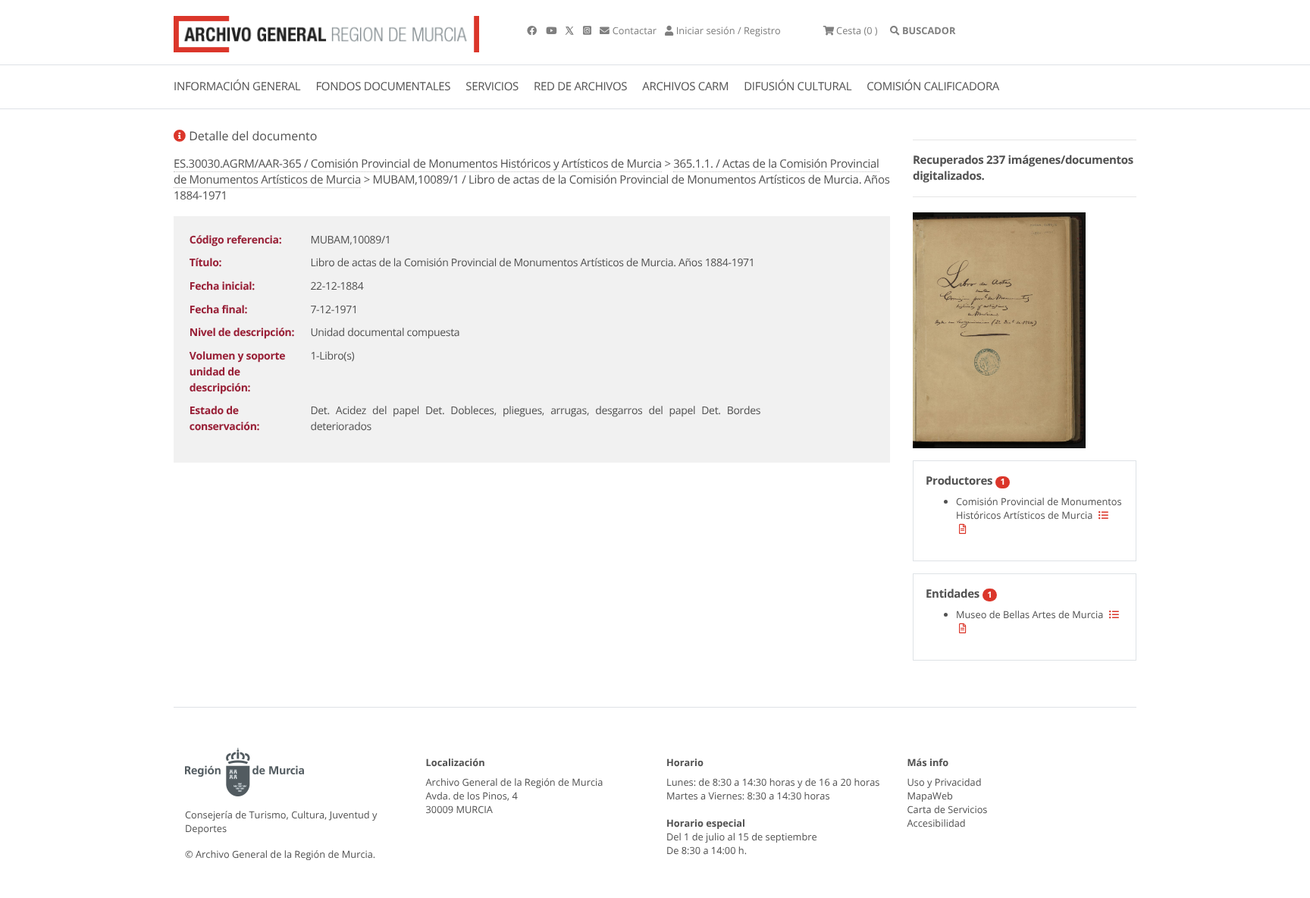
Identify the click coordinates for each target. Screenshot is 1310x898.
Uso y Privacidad (944, 782)
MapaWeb (930, 795)
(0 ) (857, 30)
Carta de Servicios (947, 809)
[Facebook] (533, 30)
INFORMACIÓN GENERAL (237, 86)
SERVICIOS (492, 86)
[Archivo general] (326, 31)
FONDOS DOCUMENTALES (382, 86)
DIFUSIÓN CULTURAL (797, 86)
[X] (571, 30)
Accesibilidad (936, 823)
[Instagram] (588, 30)
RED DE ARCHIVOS (580, 86)
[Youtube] (552, 30)
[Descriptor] (963, 528)
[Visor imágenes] (999, 328)
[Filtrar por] (1103, 515)
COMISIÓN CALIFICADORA (933, 86)
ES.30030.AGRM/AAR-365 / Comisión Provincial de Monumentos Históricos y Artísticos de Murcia (418, 163)
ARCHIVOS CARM (685, 86)
